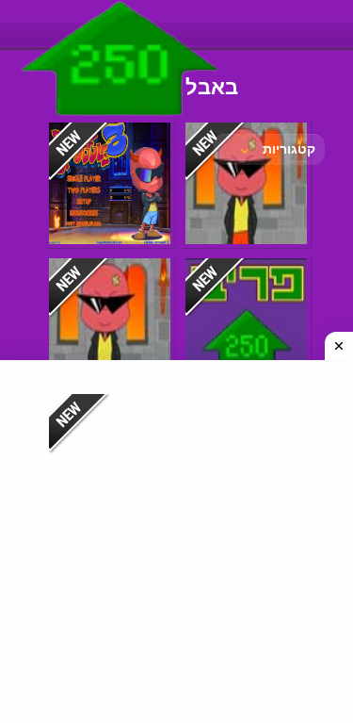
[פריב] (120, 119)
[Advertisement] (176, 541)
